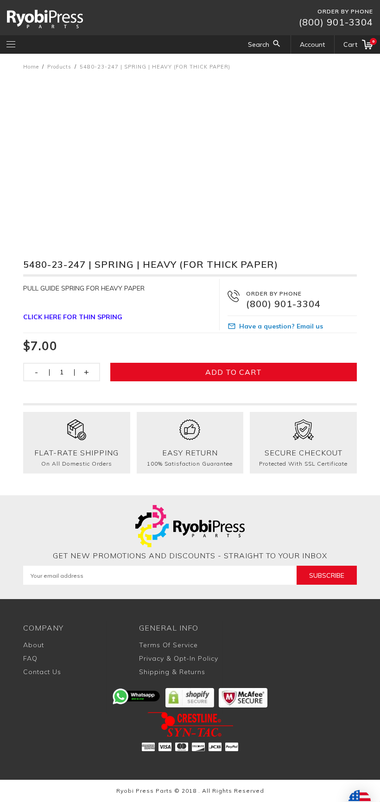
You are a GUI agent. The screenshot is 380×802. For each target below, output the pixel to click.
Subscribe (326, 575)
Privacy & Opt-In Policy (178, 658)
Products (59, 66)
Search (258, 44)
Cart (358, 44)
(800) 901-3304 (336, 22)
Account (312, 44)
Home (31, 66)
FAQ (30, 658)
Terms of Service (168, 645)
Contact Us (42, 672)
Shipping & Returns (172, 672)
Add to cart (233, 372)
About (33, 645)
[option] (190, 155)
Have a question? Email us (281, 326)
